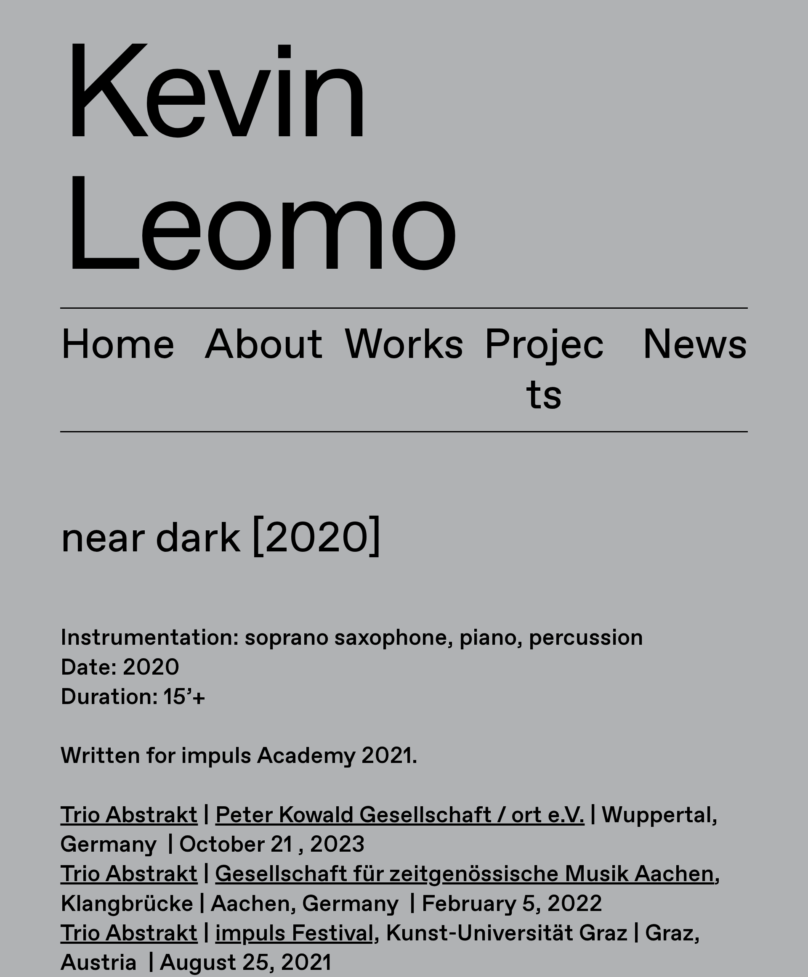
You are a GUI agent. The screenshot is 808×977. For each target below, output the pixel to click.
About (264, 346)
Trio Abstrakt (129, 816)
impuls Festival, (297, 934)
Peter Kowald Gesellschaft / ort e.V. (400, 816)
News (695, 346)
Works (404, 346)
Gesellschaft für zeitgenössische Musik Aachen (464, 874)
